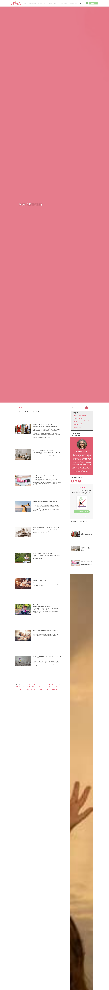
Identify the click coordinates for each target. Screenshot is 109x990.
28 (21, 689)
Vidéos (75, 429)
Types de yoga (77, 427)
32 (34, 689)
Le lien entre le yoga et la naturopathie (43, 553)
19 (33, 687)
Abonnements (32, 3)
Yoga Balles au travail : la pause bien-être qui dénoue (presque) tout (45, 476)
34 (41, 689)
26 (56, 687)
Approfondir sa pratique (80, 415)
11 (52, 684)
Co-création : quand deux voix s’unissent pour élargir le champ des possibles (45, 605)
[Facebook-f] (72, 481)
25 (53, 687)
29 (24, 689)
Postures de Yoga (78, 423)
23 (46, 687)
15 (20, 687)
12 (55, 684)
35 (44, 689)
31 (31, 689)
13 (59, 684)
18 (30, 687)
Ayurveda (76, 417)
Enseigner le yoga (78, 418)
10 (49, 684)
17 (27, 687)
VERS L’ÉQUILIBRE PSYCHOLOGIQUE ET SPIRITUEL (46, 527)
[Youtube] (76, 481)
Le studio (40, 3)
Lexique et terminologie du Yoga (82, 420)
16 (23, 687)
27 (59, 687)
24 (50, 687)
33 (37, 689)
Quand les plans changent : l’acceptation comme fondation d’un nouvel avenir (46, 579)
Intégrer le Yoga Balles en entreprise (43, 424)
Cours (45, 3)
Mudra (75, 421)
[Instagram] (79, 481)
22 (43, 687)
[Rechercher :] (77, 408)
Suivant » (53, 689)
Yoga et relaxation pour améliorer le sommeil (45, 630)
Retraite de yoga (78, 424)
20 (36, 687)
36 (47, 689)
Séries (50, 3)
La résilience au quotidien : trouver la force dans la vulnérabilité (47, 657)
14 (17, 687)
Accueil (25, 3)
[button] (81, 3)
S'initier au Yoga (78, 426)
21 (40, 687)
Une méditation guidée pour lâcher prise (44, 450)
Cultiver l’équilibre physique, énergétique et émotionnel (45, 502)
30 (28, 689)
